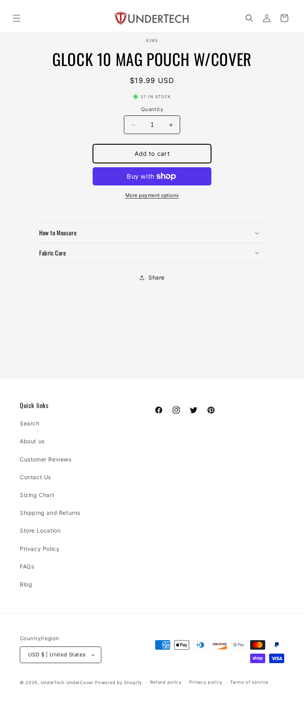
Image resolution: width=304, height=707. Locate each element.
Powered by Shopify (118, 682)
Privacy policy (205, 682)
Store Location (40, 530)
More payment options (152, 195)
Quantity (152, 109)
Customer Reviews (46, 459)
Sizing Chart (37, 494)
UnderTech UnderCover (67, 682)
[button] (16, 18)
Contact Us (35, 477)
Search (30, 423)
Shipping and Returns (50, 512)
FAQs (27, 566)
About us (32, 441)
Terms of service (249, 682)
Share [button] (156, 277)
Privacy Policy (39, 548)
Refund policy (166, 682)
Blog (26, 584)
